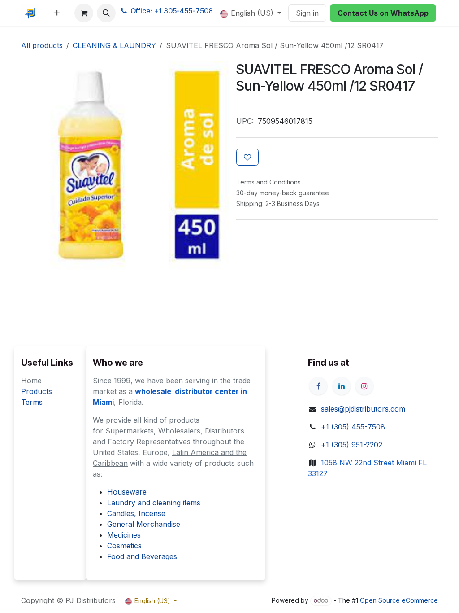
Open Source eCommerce (399, 600)
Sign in (307, 13)
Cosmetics (124, 545)
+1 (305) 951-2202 (351, 444)
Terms (32, 402)
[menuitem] (57, 13)
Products (36, 391)
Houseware (127, 491)
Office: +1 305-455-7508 (171, 10)
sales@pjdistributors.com (363, 408)
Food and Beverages (142, 556)
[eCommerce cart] (83, 13)
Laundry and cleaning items (153, 502)
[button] (106, 13)
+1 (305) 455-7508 (353, 426)
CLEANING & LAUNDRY (114, 45)
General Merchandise (143, 524)
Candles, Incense (136, 513)
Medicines (124, 534)
